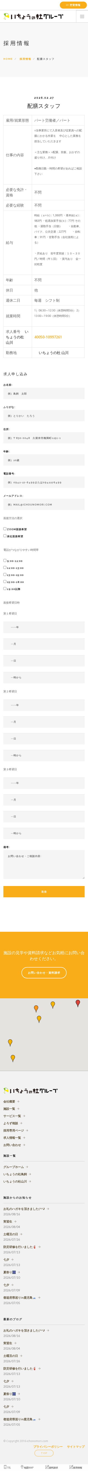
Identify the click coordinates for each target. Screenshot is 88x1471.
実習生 (7, 1221)
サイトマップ (76, 1447)
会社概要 (9, 1101)
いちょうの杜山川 (15, 1181)
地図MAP (29, 1467)
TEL (9, 1467)
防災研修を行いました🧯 (19, 1247)
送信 (44, 891)
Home (8, 59)
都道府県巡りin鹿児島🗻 (19, 1297)
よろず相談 (10, 1123)
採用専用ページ (13, 1130)
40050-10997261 (48, 337)
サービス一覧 (12, 1116)
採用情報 (25, 59)
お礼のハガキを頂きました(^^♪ (24, 1209)
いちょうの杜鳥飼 (15, 1174)
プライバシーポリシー (48, 1447)
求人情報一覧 (12, 1138)
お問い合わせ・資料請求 (44, 972)
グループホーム (13, 1167)
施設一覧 (9, 1109)
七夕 (6, 1259)
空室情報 (75, 5)
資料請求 (53, 1467)
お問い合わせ (12, 1145)
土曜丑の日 (10, 1234)
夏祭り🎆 (9, 1272)
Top (44, 1453)
